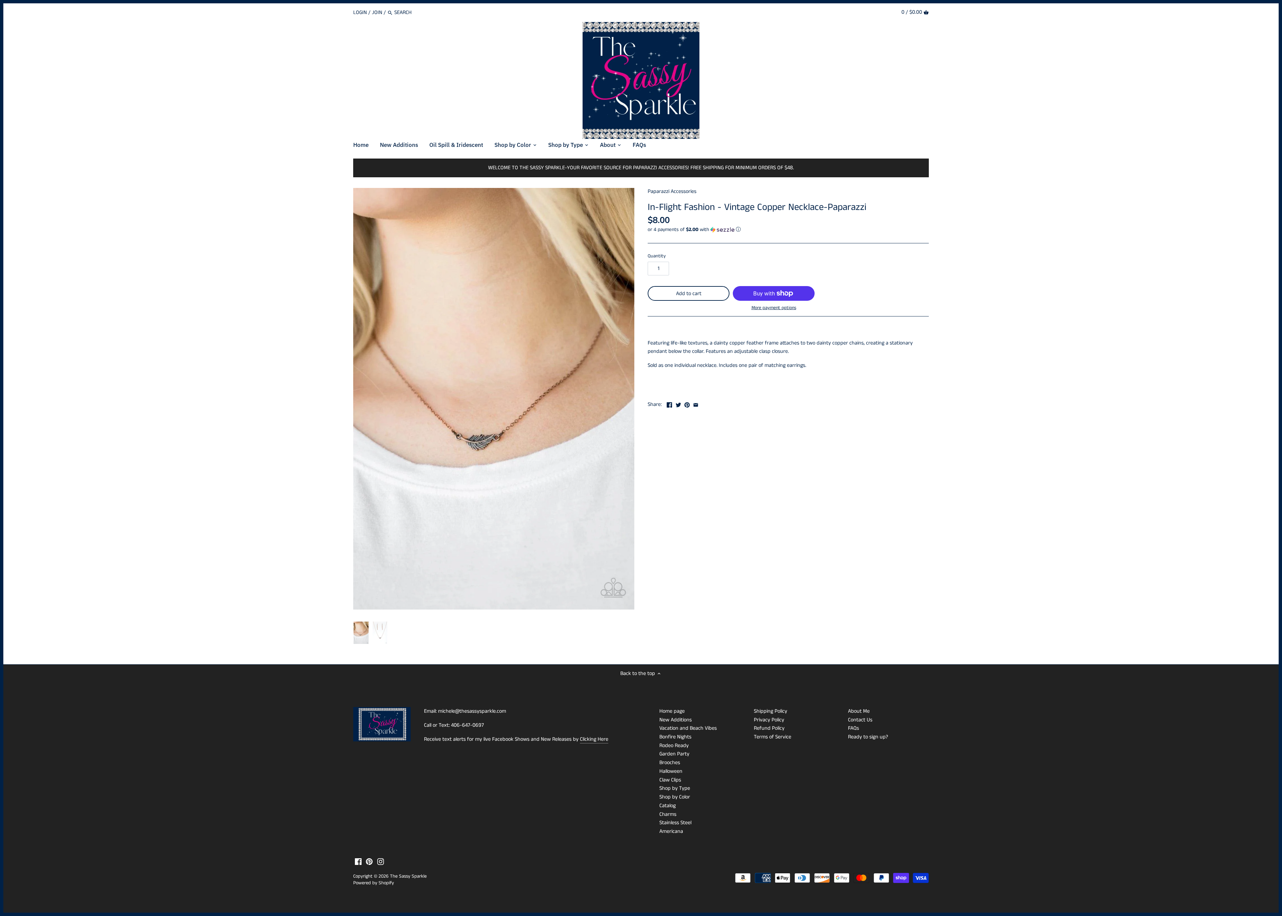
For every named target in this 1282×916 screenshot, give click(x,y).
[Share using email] (695, 404)
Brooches (669, 762)
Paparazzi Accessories (672, 191)
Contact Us (860, 720)
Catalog (667, 806)
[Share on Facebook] (669, 404)
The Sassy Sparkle (408, 876)
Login (360, 12)
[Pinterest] (369, 861)
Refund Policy (769, 728)
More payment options (774, 307)
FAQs (853, 728)
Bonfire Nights (675, 737)
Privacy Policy (769, 720)
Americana (671, 831)
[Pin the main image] (687, 404)
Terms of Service (772, 737)
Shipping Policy (770, 711)
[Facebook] (358, 861)
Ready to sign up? (868, 737)
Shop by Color (674, 797)
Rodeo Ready (674, 745)
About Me (859, 711)
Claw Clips (670, 780)
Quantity (657, 256)
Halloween (670, 771)
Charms (667, 814)
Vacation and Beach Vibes (688, 728)
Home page (672, 711)
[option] (361, 633)
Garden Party (674, 754)
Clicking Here (594, 739)
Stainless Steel (675, 823)
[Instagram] (380, 861)
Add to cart (688, 293)
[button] (788, 229)
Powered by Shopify (373, 883)
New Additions (675, 720)
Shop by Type (674, 788)
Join (377, 12)
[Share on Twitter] (678, 404)
